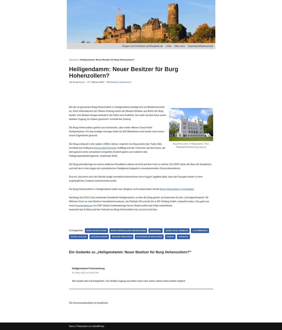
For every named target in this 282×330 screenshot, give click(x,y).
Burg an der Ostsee (96, 231)
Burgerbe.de (79, 82)
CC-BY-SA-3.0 (200, 147)
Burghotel (155, 231)
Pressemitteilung (83, 205)
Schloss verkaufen (122, 237)
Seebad (170, 237)
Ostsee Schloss (78, 237)
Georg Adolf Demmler (105, 148)
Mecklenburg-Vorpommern (119, 82)
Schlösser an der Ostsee (149, 237)
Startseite (73, 60)
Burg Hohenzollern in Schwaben (177, 189)
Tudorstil (183, 237)
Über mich (179, 46)
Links (168, 46)
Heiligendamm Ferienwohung (88, 268)
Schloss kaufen (99, 237)
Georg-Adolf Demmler (177, 231)
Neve (72, 326)
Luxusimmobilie (200, 231)
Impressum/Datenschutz (200, 46)
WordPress (98, 326)
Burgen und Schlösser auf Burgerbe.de (142, 46)
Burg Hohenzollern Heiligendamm (128, 231)
